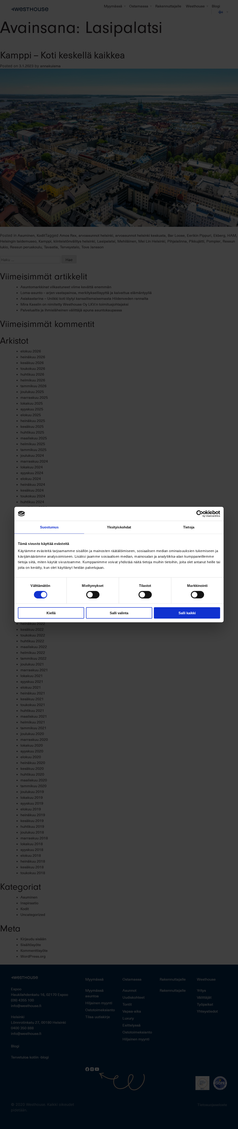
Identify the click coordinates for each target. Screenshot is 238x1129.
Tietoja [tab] (188, 527)
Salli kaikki (187, 613)
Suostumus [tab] (49, 527)
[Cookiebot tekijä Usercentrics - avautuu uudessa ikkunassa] (199, 513)
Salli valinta (119, 613)
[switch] (92, 594)
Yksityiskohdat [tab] (119, 527)
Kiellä (51, 613)
